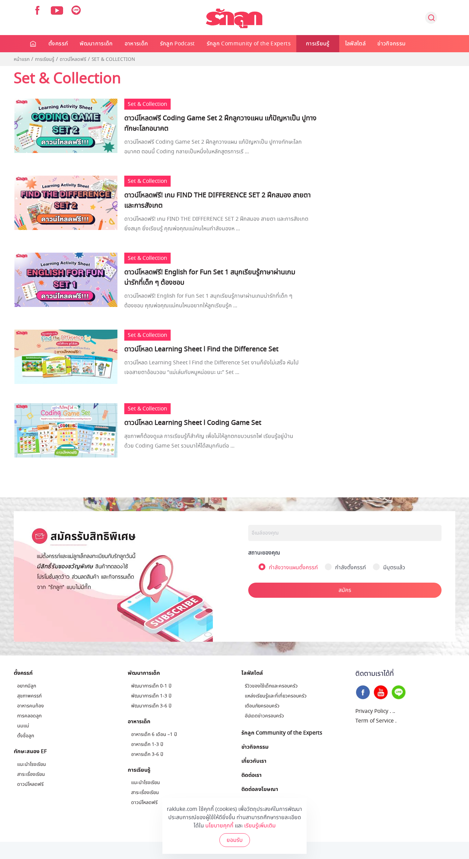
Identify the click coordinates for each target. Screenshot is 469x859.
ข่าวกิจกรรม (391, 44)
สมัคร (345, 590)
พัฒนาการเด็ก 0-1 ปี (151, 686)
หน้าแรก (22, 59)
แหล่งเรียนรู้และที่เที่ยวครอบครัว (276, 696)
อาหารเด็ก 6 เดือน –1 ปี (154, 734)
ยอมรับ (235, 840)
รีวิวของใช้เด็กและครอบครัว (271, 686)
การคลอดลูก (29, 715)
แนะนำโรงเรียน (31, 764)
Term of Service (374, 721)
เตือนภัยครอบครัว (262, 705)
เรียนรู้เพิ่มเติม (260, 826)
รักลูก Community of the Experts (248, 44)
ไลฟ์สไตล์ (355, 44)
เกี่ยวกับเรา (253, 760)
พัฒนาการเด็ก (96, 44)
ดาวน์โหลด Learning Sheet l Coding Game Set (192, 423)
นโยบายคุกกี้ (219, 826)
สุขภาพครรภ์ (29, 696)
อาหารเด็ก (136, 44)
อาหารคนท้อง (30, 705)
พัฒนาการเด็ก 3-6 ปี (151, 705)
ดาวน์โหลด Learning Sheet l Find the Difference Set (201, 349)
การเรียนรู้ (318, 44)
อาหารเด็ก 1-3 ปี (147, 744)
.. (393, 711)
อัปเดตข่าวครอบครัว (264, 715)
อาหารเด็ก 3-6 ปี (147, 754)
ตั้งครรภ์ (58, 44)
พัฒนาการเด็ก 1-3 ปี (151, 696)
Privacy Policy (371, 711)
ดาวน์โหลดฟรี (73, 59)
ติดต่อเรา (251, 775)
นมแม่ (23, 725)
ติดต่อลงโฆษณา (259, 789)
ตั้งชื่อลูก (25, 735)
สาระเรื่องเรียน (31, 774)
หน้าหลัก (33, 43)
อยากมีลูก (26, 686)
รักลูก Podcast (177, 44)
